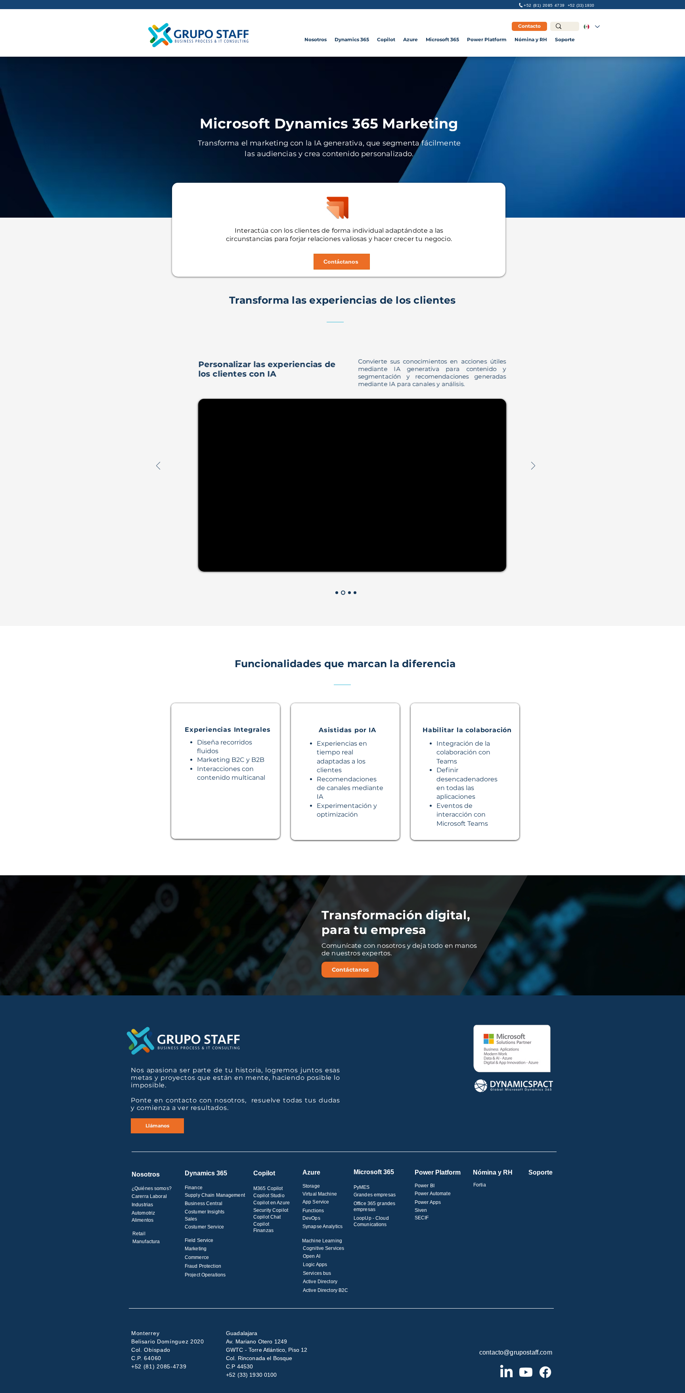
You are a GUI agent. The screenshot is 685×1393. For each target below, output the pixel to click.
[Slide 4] (355, 592)
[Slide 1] (336, 592)
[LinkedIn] (506, 1372)
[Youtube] (526, 1372)
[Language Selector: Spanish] (591, 26)
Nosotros (146, 1174)
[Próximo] (533, 466)
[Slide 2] (343, 592)
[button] (315, 39)
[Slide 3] (349, 592)
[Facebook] (545, 1372)
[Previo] (158, 466)
